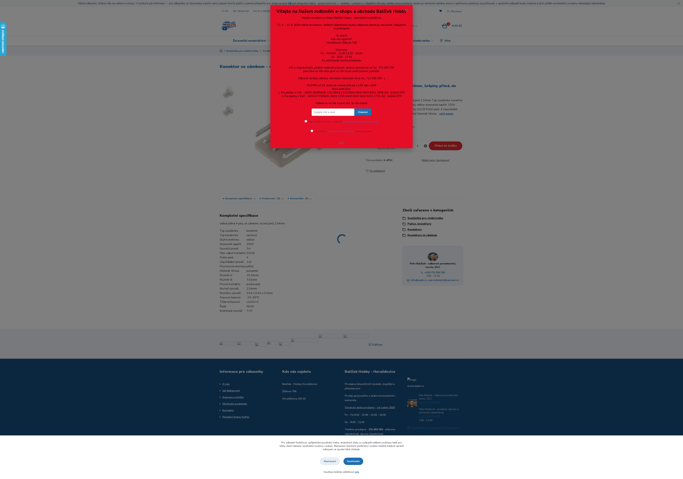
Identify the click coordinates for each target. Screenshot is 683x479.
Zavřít (341, 142)
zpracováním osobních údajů (340, 131)
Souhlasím (353, 461)
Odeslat (363, 112)
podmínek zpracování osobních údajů (360, 121)
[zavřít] (406, 10)
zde (357, 472)
